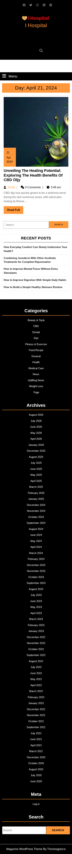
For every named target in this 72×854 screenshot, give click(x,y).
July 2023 (36, 594)
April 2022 (36, 685)
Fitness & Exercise (36, 344)
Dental (36, 332)
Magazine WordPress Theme (24, 849)
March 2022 (36, 691)
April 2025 (36, 480)
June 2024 (36, 534)
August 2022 (36, 661)
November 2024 (36, 510)
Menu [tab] (13, 76)
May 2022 (36, 679)
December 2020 (36, 757)
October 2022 (36, 649)
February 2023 (36, 625)
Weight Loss (36, 386)
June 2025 (36, 468)
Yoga (36, 392)
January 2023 (36, 631)
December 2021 (36, 709)
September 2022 (36, 655)
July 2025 (36, 462)
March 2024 (36, 553)
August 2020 (36, 769)
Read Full (15, 211)
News (36, 374)
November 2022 (36, 643)
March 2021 (36, 751)
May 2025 (36, 474)
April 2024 (36, 546)
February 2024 (36, 558)
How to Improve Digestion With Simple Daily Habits (35, 279)
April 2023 (36, 613)
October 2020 (36, 763)
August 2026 (36, 414)
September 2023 (36, 582)
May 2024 (36, 540)
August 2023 (36, 589)
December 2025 (36, 450)
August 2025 (36, 456)
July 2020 (36, 775)
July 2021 (36, 733)
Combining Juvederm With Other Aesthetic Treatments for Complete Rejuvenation (30, 260)
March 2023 (36, 619)
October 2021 (36, 721)
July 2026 (36, 420)
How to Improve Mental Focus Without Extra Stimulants (31, 270)
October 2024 (36, 516)
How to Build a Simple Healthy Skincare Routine (33, 287)
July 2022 (36, 667)
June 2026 (36, 426)
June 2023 (36, 601)
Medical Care (36, 368)
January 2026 (36, 444)
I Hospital (36, 25)
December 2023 (36, 565)
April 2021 (36, 745)
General (36, 356)
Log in (36, 803)
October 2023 (36, 577)
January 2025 (36, 498)
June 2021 (36, 739)
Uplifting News (36, 380)
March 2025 (36, 486)
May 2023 (36, 606)
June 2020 (36, 781)
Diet (36, 338)
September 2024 (36, 522)
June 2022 (36, 673)
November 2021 (36, 715)
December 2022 (36, 637)
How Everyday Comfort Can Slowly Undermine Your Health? (35, 249)
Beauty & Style (36, 320)
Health (36, 362)
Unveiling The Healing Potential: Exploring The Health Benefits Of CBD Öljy (33, 175)
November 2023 (36, 570)
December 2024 (36, 504)
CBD (36, 326)
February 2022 (36, 697)
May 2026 (36, 432)
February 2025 (36, 492)
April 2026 (36, 438)
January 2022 (36, 703)
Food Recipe (36, 350)
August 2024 (36, 528)
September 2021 (36, 727)
